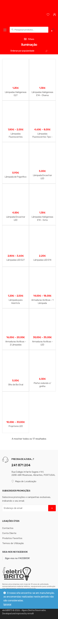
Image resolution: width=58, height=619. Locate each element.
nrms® (30, 613)
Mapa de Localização (25, 481)
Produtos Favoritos (12, 538)
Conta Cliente (9, 533)
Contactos (7, 528)
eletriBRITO (7, 610)
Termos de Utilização (13, 543)
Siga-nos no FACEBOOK (15, 552)
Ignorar (7, 604)
